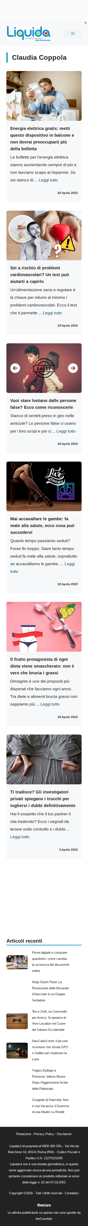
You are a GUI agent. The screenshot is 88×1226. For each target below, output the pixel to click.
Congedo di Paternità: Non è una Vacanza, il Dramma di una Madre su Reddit (50, 1106)
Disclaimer (64, 1134)
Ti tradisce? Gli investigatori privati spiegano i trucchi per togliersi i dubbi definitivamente (42, 799)
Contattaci (72, 1193)
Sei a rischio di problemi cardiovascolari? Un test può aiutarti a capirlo (39, 275)
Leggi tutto (48, 180)
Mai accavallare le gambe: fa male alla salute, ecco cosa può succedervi (42, 525)
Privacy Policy (44, 1134)
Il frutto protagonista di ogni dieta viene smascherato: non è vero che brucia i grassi (42, 666)
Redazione (23, 1134)
